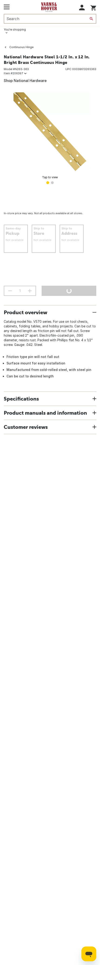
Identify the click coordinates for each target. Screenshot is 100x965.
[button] (82, 7)
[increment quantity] (29, 290)
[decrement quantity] (10, 290)
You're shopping (15, 29)
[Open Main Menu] (7, 7)
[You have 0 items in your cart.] (93, 7)
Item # (13, 73)
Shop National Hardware (25, 80)
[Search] (91, 19)
